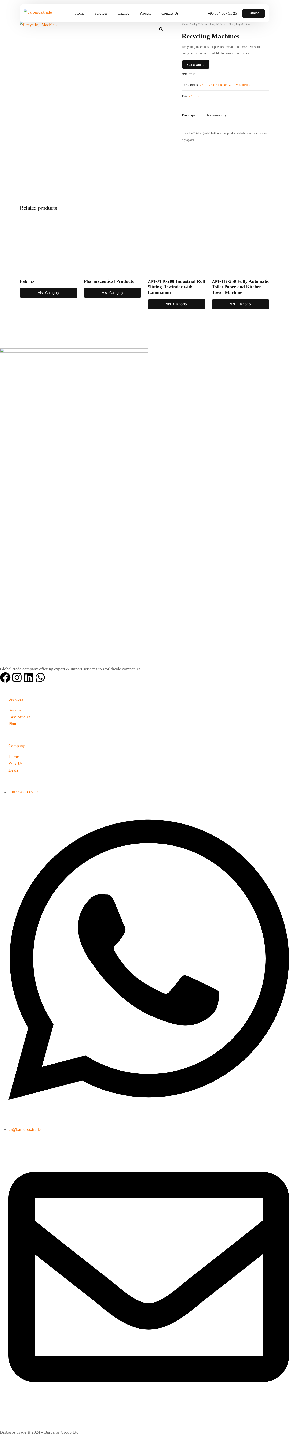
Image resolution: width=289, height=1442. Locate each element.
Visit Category (48, 293)
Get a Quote (195, 64)
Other (217, 85)
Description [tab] (191, 115)
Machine (205, 85)
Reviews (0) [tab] (216, 115)
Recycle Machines (236, 85)
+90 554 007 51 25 (222, 13)
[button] (161, 29)
